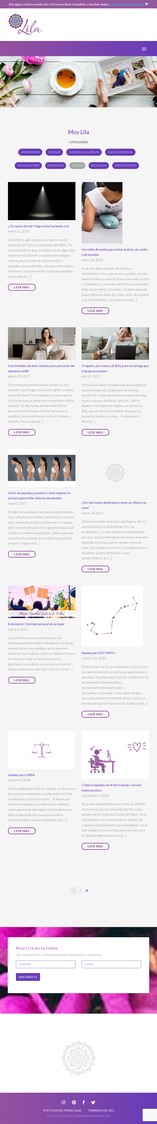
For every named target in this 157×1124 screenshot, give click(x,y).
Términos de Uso (101, 1110)
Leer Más (21, 287)
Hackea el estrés (28, 165)
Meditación (55, 165)
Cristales (54, 152)
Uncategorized (125, 165)
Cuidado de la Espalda (84, 152)
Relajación (99, 165)
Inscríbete (28, 977)
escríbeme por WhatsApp (127, 4)
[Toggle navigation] (144, 48)
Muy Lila (77, 165)
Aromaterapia (30, 152)
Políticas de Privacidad (62, 1110)
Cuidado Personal (120, 152)
